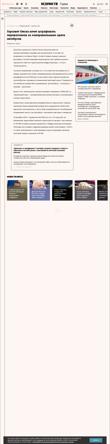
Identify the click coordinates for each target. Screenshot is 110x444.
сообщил (62, 63)
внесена (43, 71)
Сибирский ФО (24, 26)
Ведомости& (60, 12)
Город (51, 12)
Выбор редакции (13, 15)
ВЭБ (38, 133)
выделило (49, 117)
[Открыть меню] (106, 4)
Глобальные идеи (15, 8)
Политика (93, 8)
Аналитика (70, 12)
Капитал (79, 12)
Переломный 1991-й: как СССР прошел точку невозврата (40, 15)
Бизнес (26, 8)
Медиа (73, 8)
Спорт (100, 12)
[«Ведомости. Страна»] (55, 4)
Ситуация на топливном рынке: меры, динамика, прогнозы (83, 15)
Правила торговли (26, 12)
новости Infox (15, 177)
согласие (40, 440)
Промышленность (90, 12)
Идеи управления (41, 12)
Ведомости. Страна (13, 44)
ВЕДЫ (15, 12)
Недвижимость (82, 8)
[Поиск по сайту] (94, 4)
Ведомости (7, 12)
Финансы (44, 8)
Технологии (64, 8)
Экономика (35, 8)
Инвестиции (54, 8)
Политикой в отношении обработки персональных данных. (53, 442)
